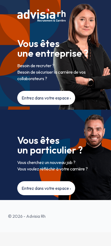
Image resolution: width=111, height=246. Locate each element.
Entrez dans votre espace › (46, 98)
